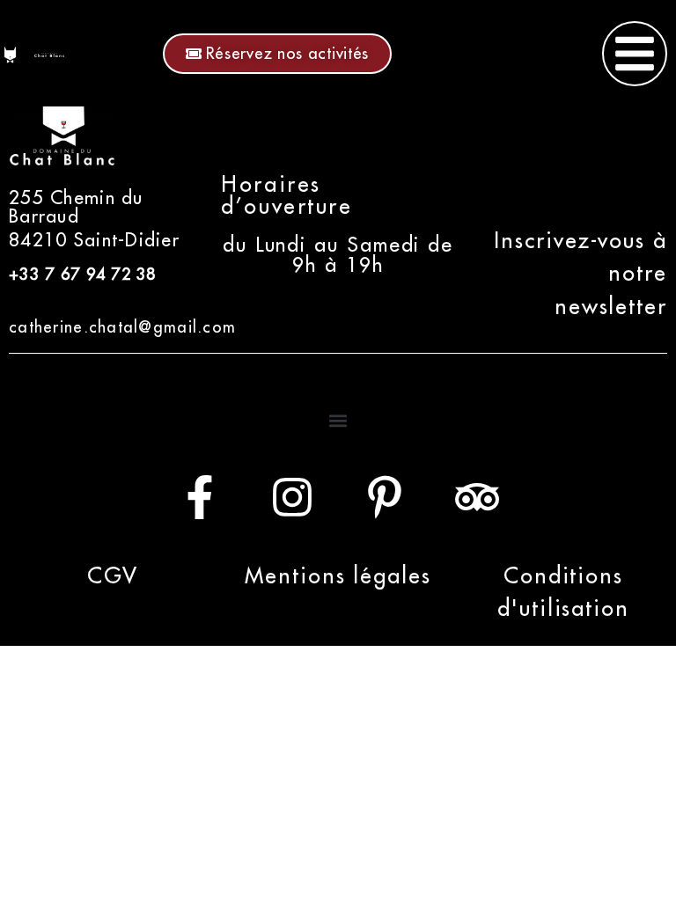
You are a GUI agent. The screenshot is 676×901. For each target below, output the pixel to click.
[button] (338, 421)
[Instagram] (292, 497)
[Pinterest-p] (385, 497)
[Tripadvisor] (477, 497)
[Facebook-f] (200, 497)
